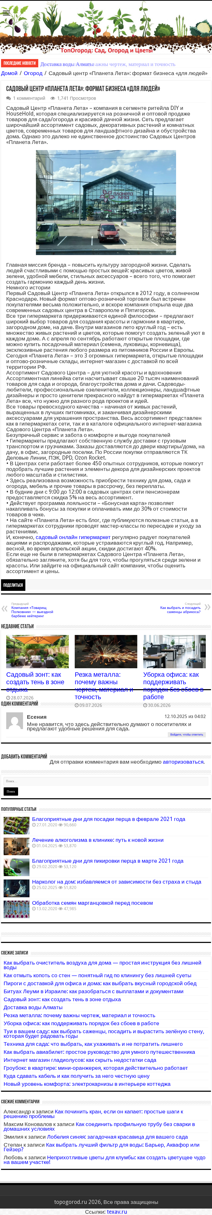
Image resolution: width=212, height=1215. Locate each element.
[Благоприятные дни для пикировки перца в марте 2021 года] (16, 867)
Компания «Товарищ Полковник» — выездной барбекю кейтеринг (32, 610)
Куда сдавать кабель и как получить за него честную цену (77, 1076)
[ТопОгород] (106, 27)
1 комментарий (29, 98)
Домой (9, 73)
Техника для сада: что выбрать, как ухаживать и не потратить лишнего (93, 1044)
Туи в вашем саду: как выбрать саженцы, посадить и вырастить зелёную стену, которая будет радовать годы (104, 1033)
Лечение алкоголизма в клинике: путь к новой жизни (98, 840)
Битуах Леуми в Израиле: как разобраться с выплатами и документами (94, 991)
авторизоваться (183, 762)
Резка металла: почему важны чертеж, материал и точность (108, 64)
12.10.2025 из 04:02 (185, 716)
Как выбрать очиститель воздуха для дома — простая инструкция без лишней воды (102, 965)
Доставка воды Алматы (33, 1007)
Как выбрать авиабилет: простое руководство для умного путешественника (99, 1052)
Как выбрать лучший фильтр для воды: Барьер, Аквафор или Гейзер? (102, 1147)
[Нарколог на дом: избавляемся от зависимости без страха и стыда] (16, 888)
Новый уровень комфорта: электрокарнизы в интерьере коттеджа (87, 1084)
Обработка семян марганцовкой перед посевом (92, 903)
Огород (33, 73)
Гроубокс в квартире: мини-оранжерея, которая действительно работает (96, 1068)
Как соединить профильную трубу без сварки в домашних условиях (99, 1126)
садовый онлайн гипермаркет (73, 537)
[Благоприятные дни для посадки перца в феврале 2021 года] (16, 825)
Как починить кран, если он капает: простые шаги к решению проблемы (93, 1113)
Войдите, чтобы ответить (186, 734)
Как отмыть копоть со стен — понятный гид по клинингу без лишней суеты (97, 975)
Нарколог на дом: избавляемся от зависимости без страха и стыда (116, 881)
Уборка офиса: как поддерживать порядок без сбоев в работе (173, 686)
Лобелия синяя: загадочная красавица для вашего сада (117, 1137)
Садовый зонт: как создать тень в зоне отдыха (35, 682)
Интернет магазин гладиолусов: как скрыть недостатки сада (80, 1060)
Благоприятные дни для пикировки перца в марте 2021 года (108, 861)
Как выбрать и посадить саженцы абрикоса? (180, 608)
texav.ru (117, 1212)
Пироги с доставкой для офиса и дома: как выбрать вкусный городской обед (100, 983)
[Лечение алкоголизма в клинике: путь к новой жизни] (16, 846)
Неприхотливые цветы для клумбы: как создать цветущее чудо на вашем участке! (105, 1159)
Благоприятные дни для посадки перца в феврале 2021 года (108, 819)
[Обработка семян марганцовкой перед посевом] (16, 909)
